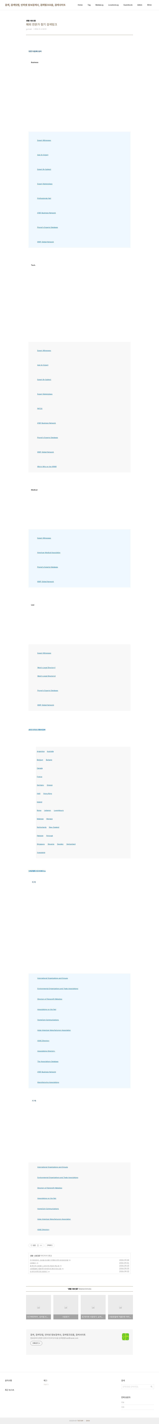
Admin (139, 5)
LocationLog (113, 5)
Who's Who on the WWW (47, 467)
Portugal (49, 836)
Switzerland (71, 844)
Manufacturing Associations (48, 1082)
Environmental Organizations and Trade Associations (57, 989)
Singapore (41, 844)
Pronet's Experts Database (47, 227)
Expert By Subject (44, 169)
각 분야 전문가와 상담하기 (38, 1271)
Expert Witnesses (44, 140)
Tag (89, 5)
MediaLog (99, 5)
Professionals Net (44, 198)
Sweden (60, 844)
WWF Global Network (45, 242)
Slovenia (51, 844)
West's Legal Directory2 (46, 676)
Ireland (39, 802)
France (39, 777)
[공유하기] (38, 1245)
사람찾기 (33, 1263)
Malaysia (40, 819)
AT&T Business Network (46, 213)
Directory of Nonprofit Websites (49, 999)
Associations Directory (46, 1051)
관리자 (88, 1421)
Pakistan (40, 836)
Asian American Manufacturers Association (54, 1030)
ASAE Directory (43, 1041)
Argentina (40, 751)
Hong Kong (47, 793)
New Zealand (54, 827)
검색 (151, 1386)
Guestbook (127, 5)
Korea (39, 810)
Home (80, 5)
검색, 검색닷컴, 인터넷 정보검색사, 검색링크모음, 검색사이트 (35, 4)
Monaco (49, 819)
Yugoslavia (41, 852)
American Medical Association (48, 553)
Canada (40, 768)
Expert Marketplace (44, 184)
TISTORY (80, 1421)
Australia (50, 751)
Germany (40, 785)
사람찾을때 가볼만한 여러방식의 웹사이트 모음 (45, 1269)
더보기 (45, 1384)
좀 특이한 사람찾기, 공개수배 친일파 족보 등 (44, 1266)
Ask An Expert (42, 155)
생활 (31, 1256)
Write (149, 5)
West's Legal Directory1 (46, 668)
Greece (50, 785)
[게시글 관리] (41, 1245)
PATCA (39, 409)
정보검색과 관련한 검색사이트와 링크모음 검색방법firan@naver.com (54, 1338)
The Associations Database (47, 1061)
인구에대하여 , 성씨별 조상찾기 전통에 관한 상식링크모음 (49, 1260)
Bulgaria (49, 760)
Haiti (38, 793)
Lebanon (47, 810)
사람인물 (37, 1256)
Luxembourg (59, 810)
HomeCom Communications (48, 1020)
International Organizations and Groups (52, 978)
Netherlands (41, 827)
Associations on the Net (46, 1009)
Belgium (40, 760)
